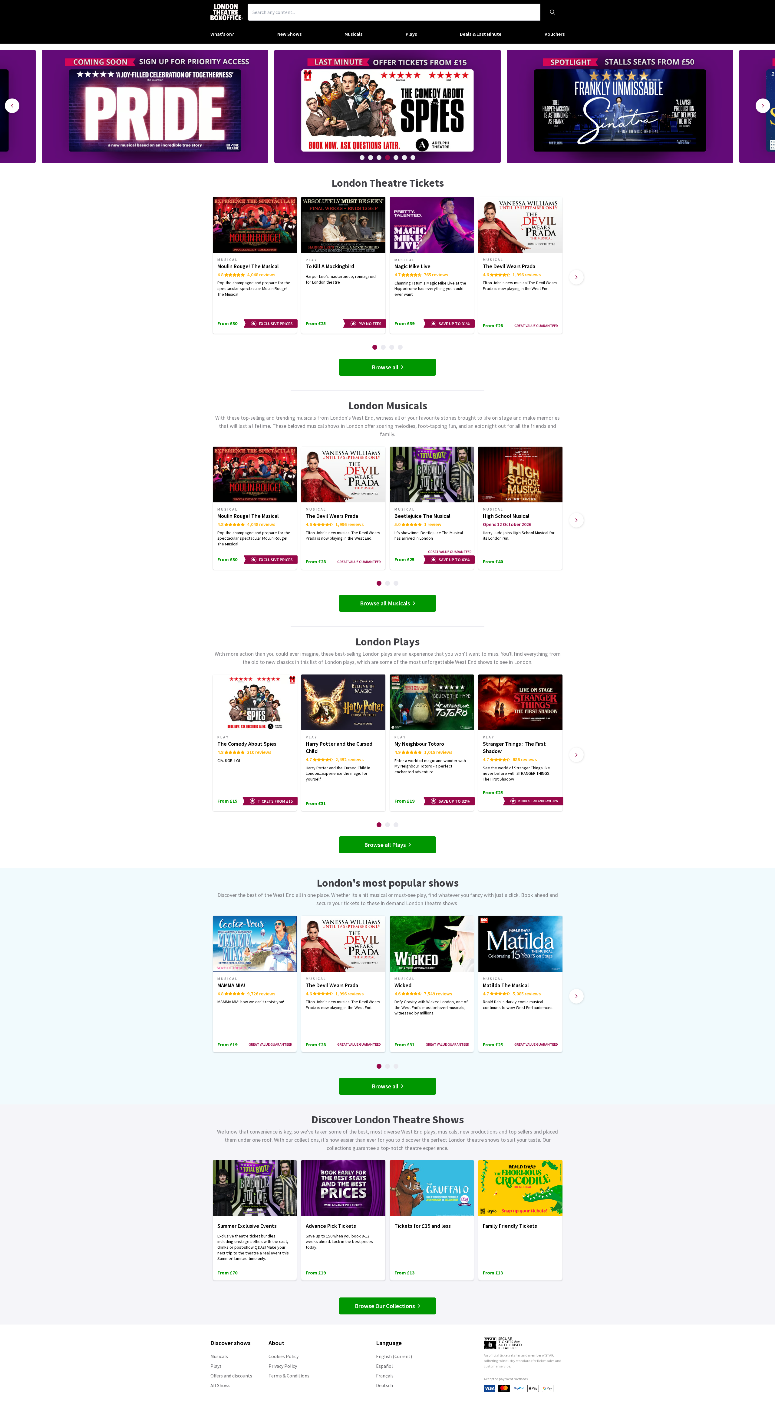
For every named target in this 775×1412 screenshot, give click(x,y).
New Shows (289, 34)
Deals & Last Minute (480, 34)
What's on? (222, 34)
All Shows (220, 1385)
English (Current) (394, 1356)
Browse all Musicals (385, 603)
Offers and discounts (231, 1376)
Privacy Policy (283, 1366)
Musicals (353, 34)
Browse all (385, 367)
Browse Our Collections (385, 1306)
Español (384, 1366)
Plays (411, 34)
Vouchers (555, 34)
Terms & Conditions (289, 1376)
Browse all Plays (385, 844)
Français (385, 1376)
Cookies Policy (283, 1356)
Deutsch (384, 1385)
